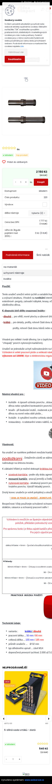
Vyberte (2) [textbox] (37, 213)
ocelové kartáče (18, 474)
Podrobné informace (17, 255)
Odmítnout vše (16, 52)
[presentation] (4, 719)
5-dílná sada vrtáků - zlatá (20, 730)
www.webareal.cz (34, 779)
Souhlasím (14, 59)
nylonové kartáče (19, 483)
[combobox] (37, 213)
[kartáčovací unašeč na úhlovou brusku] (26, 111)
